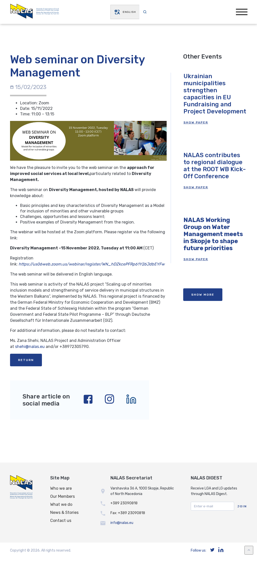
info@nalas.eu (121, 523)
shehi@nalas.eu (30, 346)
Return (26, 360)
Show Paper (195, 122)
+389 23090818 (124, 503)
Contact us (60, 520)
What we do (61, 504)
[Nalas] (35, 12)
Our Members (62, 496)
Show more (202, 294)
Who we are (61, 488)
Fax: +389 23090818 (127, 513)
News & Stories (64, 512)
